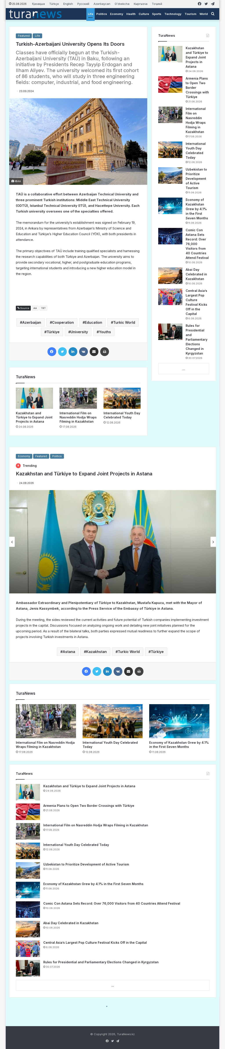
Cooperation (63, 322)
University (79, 332)
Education (93, 322)
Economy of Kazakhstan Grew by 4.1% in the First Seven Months (197, 209)
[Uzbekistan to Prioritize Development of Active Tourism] (170, 175)
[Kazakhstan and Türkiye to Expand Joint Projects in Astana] (34, 398)
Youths (105, 332)
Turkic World (124, 322)
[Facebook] (51, 351)
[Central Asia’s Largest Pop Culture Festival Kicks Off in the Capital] (170, 297)
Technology (172, 14)
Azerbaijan (31, 322)
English (68, 3)
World (204, 14)
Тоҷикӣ (157, 3)
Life (90, 14)
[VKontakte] (83, 351)
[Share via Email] (94, 351)
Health (131, 14)
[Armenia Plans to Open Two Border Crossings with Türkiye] (170, 84)
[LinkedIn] (73, 351)
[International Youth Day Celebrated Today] (122, 398)
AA (35, 308)
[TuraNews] (35, 13)
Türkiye (53, 332)
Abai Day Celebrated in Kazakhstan (196, 274)
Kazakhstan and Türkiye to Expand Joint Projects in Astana (34, 417)
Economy (116, 14)
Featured (24, 35)
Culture (144, 14)
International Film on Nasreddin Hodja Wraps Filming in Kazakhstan (78, 417)
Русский (83, 3)
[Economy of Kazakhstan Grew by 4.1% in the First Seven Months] (170, 206)
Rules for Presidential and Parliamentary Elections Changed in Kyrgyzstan (196, 339)
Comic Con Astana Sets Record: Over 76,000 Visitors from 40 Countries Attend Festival (197, 244)
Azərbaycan (102, 3)
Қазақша (38, 3)
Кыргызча (140, 3)
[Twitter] (62, 351)
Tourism (190, 14)
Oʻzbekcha (122, 3)
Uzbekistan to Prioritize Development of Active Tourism (196, 178)
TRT (43, 308)
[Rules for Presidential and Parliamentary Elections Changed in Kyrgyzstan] (170, 332)
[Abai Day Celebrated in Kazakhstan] (170, 275)
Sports (156, 14)
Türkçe (54, 3)
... (183, 369)
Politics (101, 14)
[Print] (104, 351)
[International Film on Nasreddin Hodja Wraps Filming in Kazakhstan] (78, 398)
